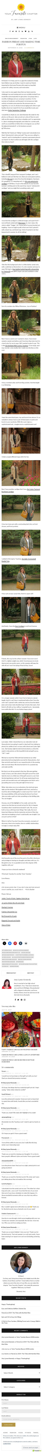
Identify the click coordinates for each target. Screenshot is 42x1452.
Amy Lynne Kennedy (10, 1083)
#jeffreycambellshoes (25, 955)
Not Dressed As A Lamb (9, 916)
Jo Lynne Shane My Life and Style (13, 903)
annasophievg (6, 1117)
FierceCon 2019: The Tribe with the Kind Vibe (16, 1313)
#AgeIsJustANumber (21, 950)
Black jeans (21, 223)
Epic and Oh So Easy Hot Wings (11, 1317)
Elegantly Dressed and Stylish (11, 920)
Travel (36, 1432)
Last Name (5, 1408)
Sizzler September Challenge (17, 110)
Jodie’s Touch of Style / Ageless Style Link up (15, 898)
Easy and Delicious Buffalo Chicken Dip (14, 1308)
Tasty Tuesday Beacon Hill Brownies (27, 1337)
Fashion (23, 38)
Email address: (6, 1416)
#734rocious (7, 950)
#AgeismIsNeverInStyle (11, 952)
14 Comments (29, 47)
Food (21, 1432)
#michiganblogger (9, 959)
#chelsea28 (26, 952)
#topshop (19, 961)
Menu (22, 27)
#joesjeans (6, 957)
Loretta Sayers (7, 1184)
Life (35, 38)
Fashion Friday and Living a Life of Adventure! (21, 1055)
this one (9, 179)
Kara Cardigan (19, 626)
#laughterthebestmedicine (22, 957)
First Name (5, 1400)
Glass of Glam (6, 925)
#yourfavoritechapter (28, 964)
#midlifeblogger (24, 959)
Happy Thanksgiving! (8, 1304)
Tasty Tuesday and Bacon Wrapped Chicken (19, 1050)
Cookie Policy (7, 1443)
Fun (30, 38)
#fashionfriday (8, 955)
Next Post (30, 973)
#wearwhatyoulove (10, 964)
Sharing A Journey (7, 907)
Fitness (28, 1432)
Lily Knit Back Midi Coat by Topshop (16, 345)
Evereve (5, 966)
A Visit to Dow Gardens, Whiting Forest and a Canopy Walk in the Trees (21, 1322)
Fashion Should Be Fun (9, 912)
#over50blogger (8, 961)
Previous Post (11, 973)
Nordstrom (14, 966)
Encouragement (12, 38)
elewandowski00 (7, 1161)
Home (5, 1432)
